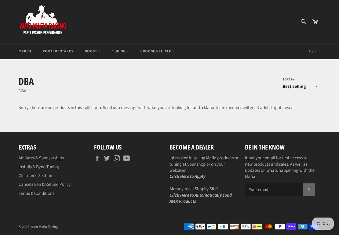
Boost (91, 51)
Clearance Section (35, 176)
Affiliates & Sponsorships (41, 158)
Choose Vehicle (156, 51)
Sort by (288, 80)
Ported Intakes (58, 51)
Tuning (119, 51)
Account (314, 51)
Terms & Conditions (36, 193)
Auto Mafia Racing (44, 226)
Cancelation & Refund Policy (45, 184)
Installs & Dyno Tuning (39, 167)
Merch (25, 51)
